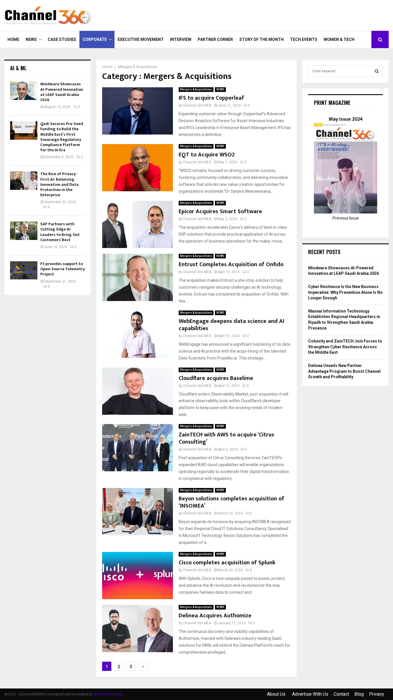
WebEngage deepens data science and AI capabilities (231, 324)
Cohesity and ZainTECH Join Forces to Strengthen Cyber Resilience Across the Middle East (345, 347)
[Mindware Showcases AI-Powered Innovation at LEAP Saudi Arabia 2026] (23, 91)
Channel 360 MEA (197, 105)
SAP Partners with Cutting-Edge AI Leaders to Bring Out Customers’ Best (60, 232)
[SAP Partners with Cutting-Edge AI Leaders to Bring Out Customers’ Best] (23, 231)
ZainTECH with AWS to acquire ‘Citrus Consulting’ (226, 438)
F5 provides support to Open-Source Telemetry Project (62, 268)
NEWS (31, 39)
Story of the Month (261, 39)
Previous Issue (346, 218)
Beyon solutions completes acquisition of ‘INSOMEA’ (231, 502)
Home (13, 39)
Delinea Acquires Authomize (215, 615)
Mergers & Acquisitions (196, 89)
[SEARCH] (377, 71)
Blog (359, 694)
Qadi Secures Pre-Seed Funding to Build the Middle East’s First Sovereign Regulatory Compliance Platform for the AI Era (61, 136)
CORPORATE (95, 39)
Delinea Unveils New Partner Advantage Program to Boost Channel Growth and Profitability (344, 371)
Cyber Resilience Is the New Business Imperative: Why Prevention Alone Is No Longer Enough (345, 292)
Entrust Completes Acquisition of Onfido (231, 264)
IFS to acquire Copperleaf (211, 98)
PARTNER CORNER (215, 39)
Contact (341, 694)
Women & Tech (339, 39)
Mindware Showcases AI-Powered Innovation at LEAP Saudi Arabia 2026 (61, 92)
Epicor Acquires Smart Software (220, 211)
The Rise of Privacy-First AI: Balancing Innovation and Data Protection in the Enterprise (59, 184)
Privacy (376, 694)
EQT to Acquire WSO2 (207, 155)
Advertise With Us (310, 694)
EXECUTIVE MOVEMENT (141, 39)
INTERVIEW (180, 39)
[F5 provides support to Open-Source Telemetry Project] (23, 270)
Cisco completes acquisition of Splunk (227, 562)
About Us (277, 694)
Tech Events (303, 39)
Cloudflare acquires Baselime (216, 378)
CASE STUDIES (62, 39)
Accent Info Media (107, 694)
